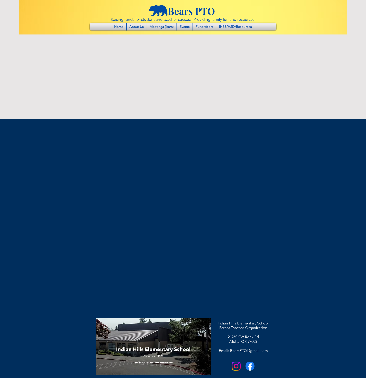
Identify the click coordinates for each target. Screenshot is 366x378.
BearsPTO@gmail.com (249, 350)
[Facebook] (250, 366)
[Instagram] (236, 366)
